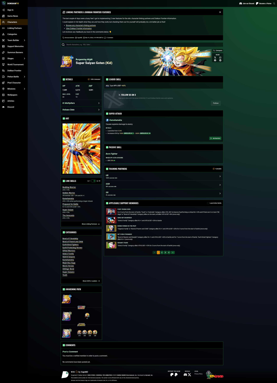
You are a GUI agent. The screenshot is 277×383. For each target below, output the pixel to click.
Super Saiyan (68, 210)
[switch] (93, 180)
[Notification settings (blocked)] (274, 3)
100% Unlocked (95, 79)
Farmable (218, 169)
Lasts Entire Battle (215, 203)
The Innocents (68, 215)
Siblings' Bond (68, 269)
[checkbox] (89, 79)
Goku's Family (68, 254)
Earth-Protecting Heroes (72, 248)
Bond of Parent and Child (73, 242)
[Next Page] (173, 252)
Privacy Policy (198, 374)
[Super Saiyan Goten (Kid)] (66, 62)
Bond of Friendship (70, 239)
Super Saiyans (68, 272)
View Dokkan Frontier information (79, 28)
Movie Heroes (68, 266)
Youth (65, 275)
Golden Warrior (69, 193)
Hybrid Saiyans (69, 257)
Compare (219, 50)
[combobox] (144, 44)
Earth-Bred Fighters (71, 245)
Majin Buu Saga (69, 263)
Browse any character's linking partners (81, 25)
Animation (216, 138)
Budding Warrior (69, 187)
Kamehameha (68, 198)
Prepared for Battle (70, 204)
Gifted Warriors (69, 251)
